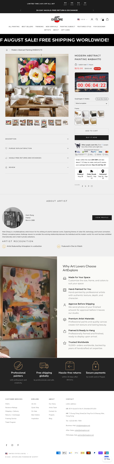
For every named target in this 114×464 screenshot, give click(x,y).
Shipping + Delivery (12, 411)
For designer (99, 26)
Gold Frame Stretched (93, 121)
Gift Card (65, 30)
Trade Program (10, 422)
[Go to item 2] (15, 122)
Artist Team (53, 407)
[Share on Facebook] (82, 186)
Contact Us (53, 411)
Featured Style (84, 26)
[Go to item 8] (58, 122)
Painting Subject (67, 26)
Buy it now (91, 138)
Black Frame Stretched (93, 114)
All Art (33, 404)
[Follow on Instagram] (12, 445)
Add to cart (91, 131)
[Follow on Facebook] (6, 445)
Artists (47, 30)
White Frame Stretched (78, 121)
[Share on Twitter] (85, 186)
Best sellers (27, 26)
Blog (50, 418)
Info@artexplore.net (83, 425)
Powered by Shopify (30, 457)
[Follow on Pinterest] (18, 445)
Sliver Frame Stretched (100, 114)
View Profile (102, 218)
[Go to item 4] (30, 122)
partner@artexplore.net (86, 435)
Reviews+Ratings (11, 407)
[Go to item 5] (37, 122)
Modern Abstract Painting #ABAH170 (26, 50)
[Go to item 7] (51, 122)
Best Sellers (35, 415)
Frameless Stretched (85, 114)
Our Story (52, 404)
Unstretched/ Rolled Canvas (78, 114)
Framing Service (10, 418)
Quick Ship (35, 407)
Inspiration (35, 418)
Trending (39, 26)
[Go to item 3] (23, 122)
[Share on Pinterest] (89, 186)
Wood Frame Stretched (85, 121)
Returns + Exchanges (12, 415)
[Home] (7, 50)
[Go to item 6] (44, 123)
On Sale (34, 411)
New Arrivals (52, 26)
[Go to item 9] (65, 122)
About (56, 30)
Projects (51, 415)
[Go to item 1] (8, 122)
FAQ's (7, 404)
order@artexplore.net (82, 430)
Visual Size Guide (102, 99)
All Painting (14, 26)
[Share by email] (92, 186)
